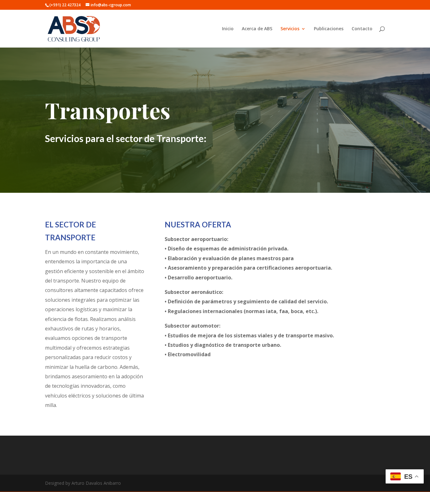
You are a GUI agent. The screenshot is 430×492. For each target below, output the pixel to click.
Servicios (289, 28)
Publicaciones (328, 28)
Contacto (362, 28)
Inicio (228, 28)
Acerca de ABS (257, 28)
